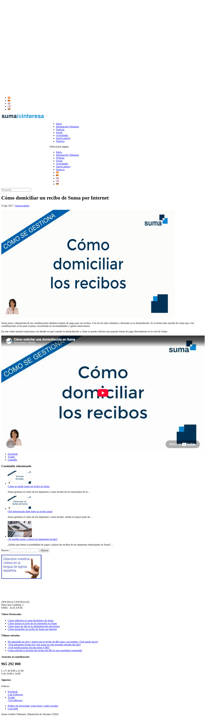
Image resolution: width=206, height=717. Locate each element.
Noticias (60, 129)
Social (59, 132)
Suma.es (60, 141)
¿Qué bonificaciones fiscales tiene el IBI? (29, 647)
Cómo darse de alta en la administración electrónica (34, 626)
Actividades (62, 135)
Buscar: (5, 550)
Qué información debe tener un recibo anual (30, 511)
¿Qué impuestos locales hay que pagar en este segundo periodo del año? (44, 644)
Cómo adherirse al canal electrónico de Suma (30, 620)
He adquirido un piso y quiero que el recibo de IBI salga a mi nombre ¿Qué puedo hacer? (53, 641)
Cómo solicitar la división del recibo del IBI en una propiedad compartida (45, 650)
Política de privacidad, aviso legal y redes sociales (33, 705)
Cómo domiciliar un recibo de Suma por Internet (32, 629)
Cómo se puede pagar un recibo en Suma (28, 486)
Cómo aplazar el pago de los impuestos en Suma (32, 623)
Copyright (13, 708)
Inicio (59, 123)
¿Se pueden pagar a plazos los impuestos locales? (33, 539)
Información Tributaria (67, 126)
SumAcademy (63, 138)
